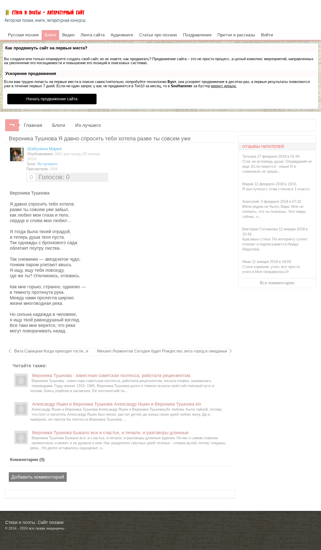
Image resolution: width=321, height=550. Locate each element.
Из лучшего (88, 125)
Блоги (58, 125)
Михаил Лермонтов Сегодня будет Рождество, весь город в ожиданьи (162, 351)
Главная (33, 125)
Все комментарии (277, 283)
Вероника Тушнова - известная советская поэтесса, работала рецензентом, (111, 375)
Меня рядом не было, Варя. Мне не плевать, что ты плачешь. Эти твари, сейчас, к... (274, 211)
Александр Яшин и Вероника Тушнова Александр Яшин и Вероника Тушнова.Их (116, 404)
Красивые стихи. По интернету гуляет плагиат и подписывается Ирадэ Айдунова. (275, 244)
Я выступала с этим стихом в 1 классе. (276, 189)
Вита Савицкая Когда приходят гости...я (50, 351)
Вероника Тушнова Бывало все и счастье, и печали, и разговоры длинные (110, 432)
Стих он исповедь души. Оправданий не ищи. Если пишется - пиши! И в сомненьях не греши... (277, 166)
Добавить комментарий (37, 477)
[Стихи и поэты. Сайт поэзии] (45, 15)
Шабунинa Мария (44, 148)
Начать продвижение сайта (51, 99)
